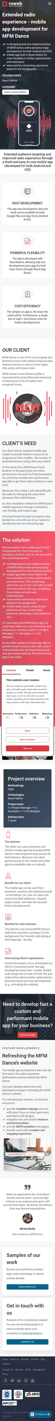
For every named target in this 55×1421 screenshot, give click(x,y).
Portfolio (35, 1359)
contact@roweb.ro (32, 1333)
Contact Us (7, 1369)
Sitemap (19, 1369)
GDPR (28, 1369)
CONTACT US (27, 1342)
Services (25, 1359)
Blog (43, 1359)
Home (5, 1359)
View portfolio (27, 1287)
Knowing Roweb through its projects (23, 516)
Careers (6, 1363)
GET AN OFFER (27, 1035)
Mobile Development (15, 92)
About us (14, 1359)
